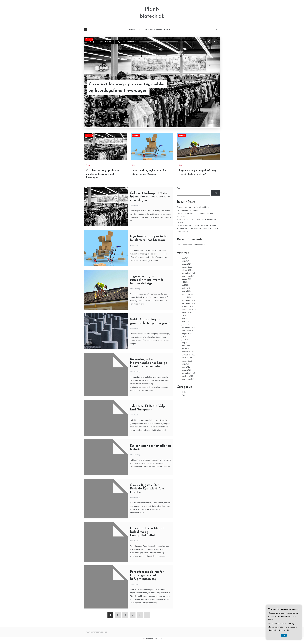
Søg (178, 188)
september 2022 (189, 330)
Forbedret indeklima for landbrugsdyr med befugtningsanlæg (147, 575)
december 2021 (188, 352)
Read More (210, 91)
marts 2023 (186, 321)
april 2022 (186, 346)
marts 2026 (186, 264)
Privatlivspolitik (133, 29)
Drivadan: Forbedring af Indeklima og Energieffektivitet (147, 532)
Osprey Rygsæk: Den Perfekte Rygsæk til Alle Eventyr (147, 489)
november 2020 (188, 373)
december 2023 (188, 300)
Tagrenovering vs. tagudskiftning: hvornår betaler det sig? (122, 90)
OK (284, 635)
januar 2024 (186, 297)
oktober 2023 (187, 306)
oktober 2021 (187, 358)
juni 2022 (185, 339)
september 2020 (189, 379)
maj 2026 (185, 261)
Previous (209, 41)
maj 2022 (185, 343)
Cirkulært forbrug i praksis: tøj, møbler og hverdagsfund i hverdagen (103, 174)
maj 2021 (185, 364)
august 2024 (187, 279)
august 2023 (187, 312)
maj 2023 (185, 318)
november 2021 (188, 355)
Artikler (185, 392)
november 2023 (188, 303)
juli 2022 (185, 336)
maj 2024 (185, 285)
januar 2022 (186, 349)
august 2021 (187, 361)
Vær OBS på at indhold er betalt (158, 29)
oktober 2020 (187, 376)
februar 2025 (187, 270)
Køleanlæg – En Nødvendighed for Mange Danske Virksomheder (148, 363)
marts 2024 (186, 291)
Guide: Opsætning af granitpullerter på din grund (196, 225)
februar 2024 (187, 294)
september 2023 (189, 309)
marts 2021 (186, 370)
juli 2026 (185, 258)
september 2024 (189, 276)
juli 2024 (185, 282)
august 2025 (187, 267)
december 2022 (188, 327)
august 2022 (187, 333)
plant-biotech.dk (130, 44)
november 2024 (188, 273)
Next (214, 41)
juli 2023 (185, 315)
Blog (92, 44)
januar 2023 (186, 324)
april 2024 (186, 288)
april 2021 (186, 367)
